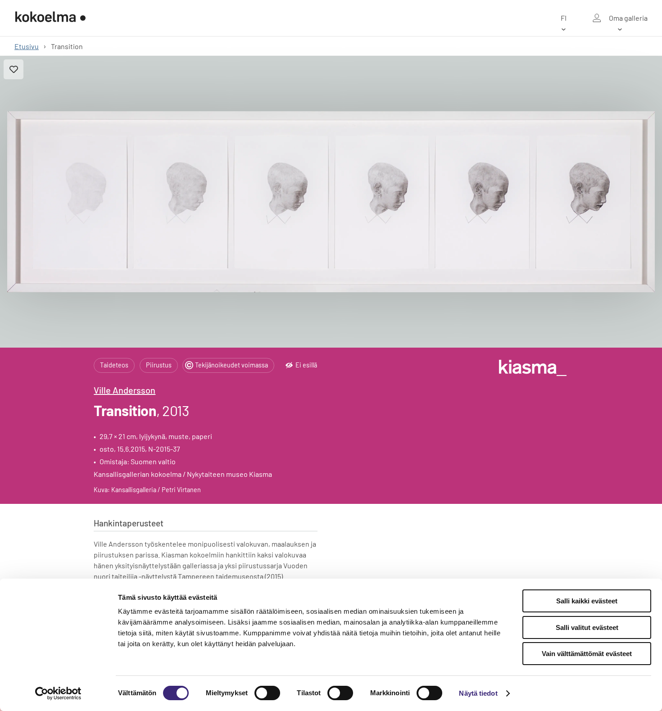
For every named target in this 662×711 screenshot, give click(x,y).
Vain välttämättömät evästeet (587, 653)
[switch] (267, 693)
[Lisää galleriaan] (13, 69)
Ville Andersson (124, 390)
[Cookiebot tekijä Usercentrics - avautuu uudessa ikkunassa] (58, 693)
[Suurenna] (331, 201)
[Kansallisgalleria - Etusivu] (50, 18)
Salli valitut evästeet (587, 627)
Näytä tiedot (478, 693)
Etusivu (26, 46)
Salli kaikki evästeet (586, 601)
